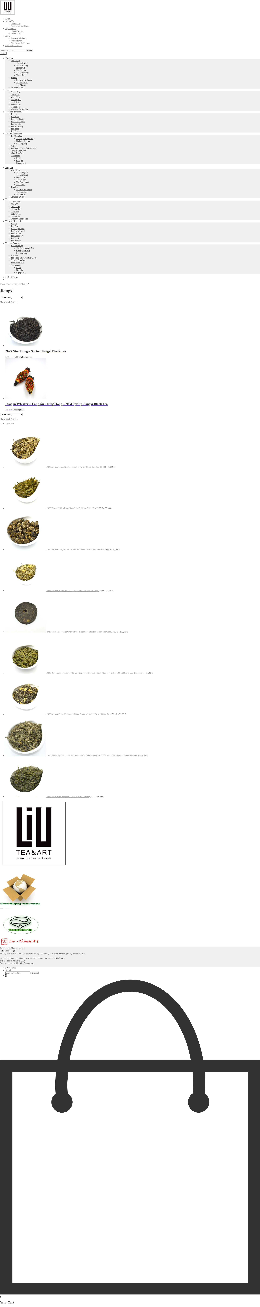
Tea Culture (21, 70)
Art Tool (14, 146)
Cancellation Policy (13, 45)
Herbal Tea (15, 107)
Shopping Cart (17, 31)
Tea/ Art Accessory (13, 134)
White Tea (15, 97)
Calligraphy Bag (23, 141)
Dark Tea (15, 102)
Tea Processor (22, 82)
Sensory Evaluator (24, 80)
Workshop (15, 60)
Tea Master (21, 85)
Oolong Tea (16, 99)
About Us (9, 21)
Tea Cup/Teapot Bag (25, 138)
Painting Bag (21, 143)
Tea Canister (16, 124)
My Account (10, 28)
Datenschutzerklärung (20, 26)
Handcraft (20, 68)
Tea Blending (22, 65)
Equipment (21, 163)
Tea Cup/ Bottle (17, 119)
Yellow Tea (16, 104)
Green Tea (15, 92)
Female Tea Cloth (18, 151)
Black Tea (15, 94)
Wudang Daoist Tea (19, 109)
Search (29, 50)
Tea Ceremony (22, 73)
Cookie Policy (59, 958)
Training (14, 77)
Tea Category (22, 63)
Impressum (15, 23)
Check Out (15, 33)
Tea (7, 90)
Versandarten (16, 41)
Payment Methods (18, 38)
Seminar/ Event (17, 87)
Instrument (15, 155)
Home (2, 284)
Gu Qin (19, 160)
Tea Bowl (15, 116)
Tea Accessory (17, 126)
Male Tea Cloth (17, 153)
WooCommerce (26, 963)
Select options (26, 357)
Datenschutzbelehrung (20, 43)
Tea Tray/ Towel (18, 121)
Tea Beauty (16, 131)
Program (9, 58)
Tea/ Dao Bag (17, 136)
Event (7, 19)
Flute (18, 158)
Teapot (14, 114)
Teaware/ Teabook (13, 112)
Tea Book (15, 129)
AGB (7, 36)
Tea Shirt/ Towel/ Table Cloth (23, 148)
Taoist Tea (20, 75)
